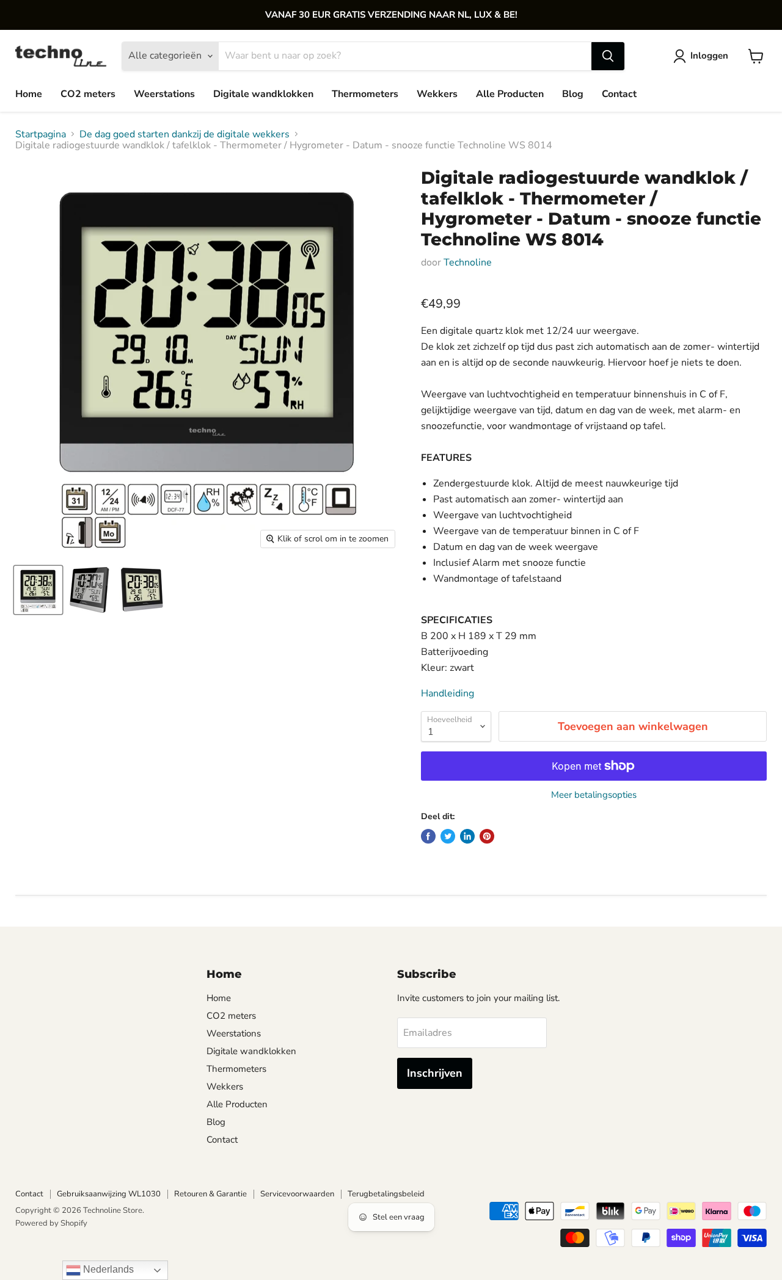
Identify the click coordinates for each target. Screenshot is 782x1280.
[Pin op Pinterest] (487, 836)
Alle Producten (510, 94)
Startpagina (40, 134)
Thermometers (365, 94)
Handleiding (447, 693)
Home (28, 94)
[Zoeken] (607, 56)
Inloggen (709, 55)
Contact (619, 94)
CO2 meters (87, 94)
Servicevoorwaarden (297, 1193)
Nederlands (107, 1269)
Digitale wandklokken (263, 94)
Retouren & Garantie (210, 1193)
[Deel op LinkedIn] (467, 836)
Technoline (468, 262)
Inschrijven (434, 1073)
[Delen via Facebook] (428, 836)
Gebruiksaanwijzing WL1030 (109, 1193)
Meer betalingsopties (594, 795)
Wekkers (437, 94)
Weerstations (164, 94)
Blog (572, 94)
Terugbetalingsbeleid (386, 1193)
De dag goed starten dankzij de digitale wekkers (184, 134)
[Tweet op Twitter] (447, 836)
